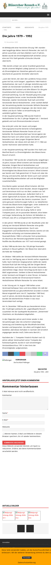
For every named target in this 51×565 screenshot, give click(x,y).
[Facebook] (21, 528)
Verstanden (27, 558)
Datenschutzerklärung (27, 562)
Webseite (6, 427)
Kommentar (7, 395)
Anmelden (6, 542)
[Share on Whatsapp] (39, 354)
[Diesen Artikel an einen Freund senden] (28, 354)
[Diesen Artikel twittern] (11, 354)
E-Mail (4, 420)
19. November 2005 (11, 42)
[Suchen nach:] (25, 20)
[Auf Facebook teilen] (5, 354)
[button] (47, 15)
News (18, 27)
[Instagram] (30, 528)
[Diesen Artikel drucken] (34, 354)
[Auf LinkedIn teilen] (17, 354)
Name (4, 413)
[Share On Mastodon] (45, 354)
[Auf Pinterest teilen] (22, 354)
